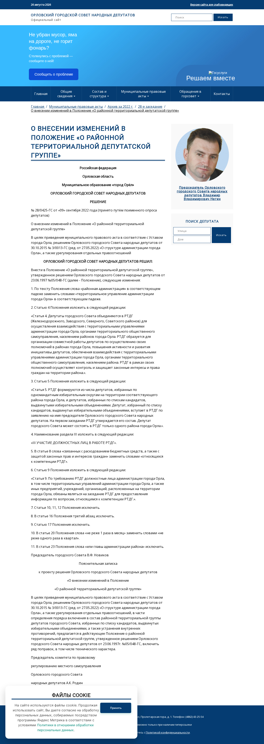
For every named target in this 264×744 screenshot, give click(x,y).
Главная (40, 93)
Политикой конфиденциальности (168, 732)
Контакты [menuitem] (222, 93)
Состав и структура (98, 93)
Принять (115, 708)
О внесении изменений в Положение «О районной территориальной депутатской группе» (105, 110)
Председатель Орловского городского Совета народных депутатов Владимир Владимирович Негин (202, 193)
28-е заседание (150, 106)
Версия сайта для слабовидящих (211, 4)
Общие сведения (65, 93)
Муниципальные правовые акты (143, 93)
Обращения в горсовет (190, 93)
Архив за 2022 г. (120, 106)
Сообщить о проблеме (53, 74)
